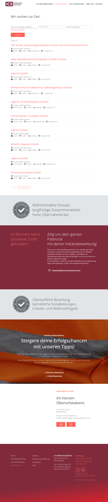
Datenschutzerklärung (40, 459)
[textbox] (51, 27)
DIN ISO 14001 (81, 476)
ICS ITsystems (81, 464)
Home (13, 456)
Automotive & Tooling (84, 458)
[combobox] (51, 27)
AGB (34, 465)
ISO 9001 (92, 476)
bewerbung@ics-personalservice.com (66, 270)
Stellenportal (61, 4)
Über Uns (90, 4)
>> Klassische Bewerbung (54, 372)
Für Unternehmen (76, 4)
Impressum (36, 462)
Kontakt (99, 4)
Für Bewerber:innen (44, 4)
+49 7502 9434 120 (64, 464)
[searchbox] (78, 27)
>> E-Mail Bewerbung (54, 376)
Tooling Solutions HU (84, 461)
